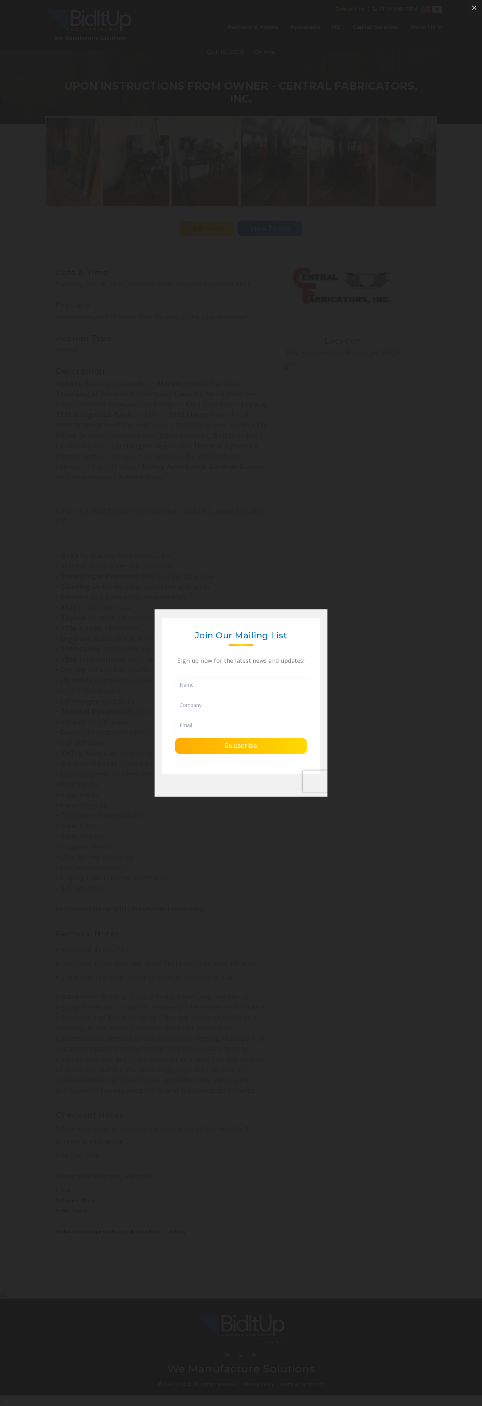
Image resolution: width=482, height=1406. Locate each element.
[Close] (474, 8)
